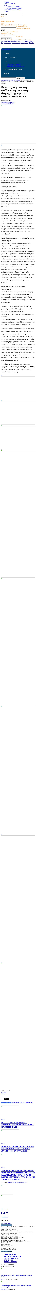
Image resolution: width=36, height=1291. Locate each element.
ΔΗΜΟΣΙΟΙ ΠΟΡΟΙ (10, 1254)
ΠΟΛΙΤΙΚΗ (3, 1119)
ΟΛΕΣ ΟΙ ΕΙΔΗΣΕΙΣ (9, 3)
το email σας (19, 36)
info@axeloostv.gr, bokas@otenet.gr (17, 1182)
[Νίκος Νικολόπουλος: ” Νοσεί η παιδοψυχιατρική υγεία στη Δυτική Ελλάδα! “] (5, 1272)
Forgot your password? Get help (9, 31)
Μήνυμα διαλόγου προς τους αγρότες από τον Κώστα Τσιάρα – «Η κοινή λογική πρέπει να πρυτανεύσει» (17, 1149)
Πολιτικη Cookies (10, 1262)
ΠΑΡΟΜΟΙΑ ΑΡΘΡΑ (6, 1102)
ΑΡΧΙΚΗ (6, 2)
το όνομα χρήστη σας (21, 26)
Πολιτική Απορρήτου (11, 1258)
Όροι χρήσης (8, 1260)
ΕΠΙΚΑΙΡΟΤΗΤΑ (4, 1289)
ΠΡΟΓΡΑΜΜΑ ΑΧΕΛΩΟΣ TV (13, 9)
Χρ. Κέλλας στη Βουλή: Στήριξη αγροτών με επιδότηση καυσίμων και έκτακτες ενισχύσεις (17, 1125)
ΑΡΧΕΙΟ (6, 11)
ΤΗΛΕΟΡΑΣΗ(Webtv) (13, 6)
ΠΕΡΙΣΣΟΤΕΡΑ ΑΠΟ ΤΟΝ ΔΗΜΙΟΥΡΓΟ (22, 1102)
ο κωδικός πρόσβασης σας (23, 28)
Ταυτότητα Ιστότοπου (12, 1256)
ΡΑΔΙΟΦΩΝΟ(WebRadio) (14, 8)
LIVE (5, 5)
